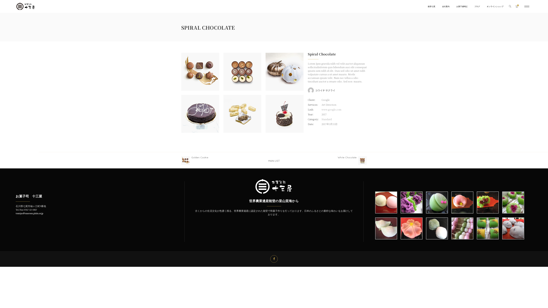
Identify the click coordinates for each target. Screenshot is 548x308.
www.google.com (331, 109)
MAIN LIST (274, 161)
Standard (327, 119)
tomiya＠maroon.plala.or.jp (29, 213)
